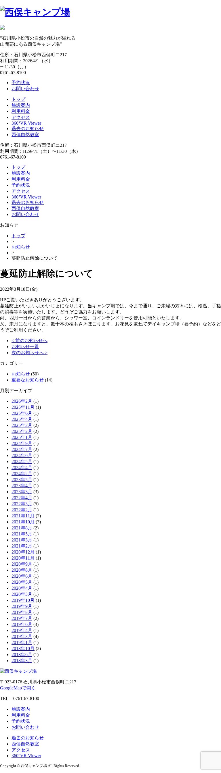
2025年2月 (22, 431)
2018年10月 (23, 648)
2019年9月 (22, 606)
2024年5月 (22, 461)
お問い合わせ (25, 88)
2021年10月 (23, 521)
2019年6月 (22, 624)
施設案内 (21, 105)
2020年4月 (22, 588)
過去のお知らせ (28, 128)
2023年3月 (22, 491)
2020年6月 (22, 576)
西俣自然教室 (25, 134)
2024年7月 (22, 449)
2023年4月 (22, 485)
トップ (18, 99)
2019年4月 (22, 630)
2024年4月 (22, 467)
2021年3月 (22, 539)
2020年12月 (23, 552)
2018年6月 (22, 654)
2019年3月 (22, 636)
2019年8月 (22, 612)
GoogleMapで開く (18, 687)
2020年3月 (22, 594)
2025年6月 (22, 413)
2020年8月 (22, 570)
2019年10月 (23, 600)
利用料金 (21, 111)
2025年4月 (22, 419)
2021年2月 (22, 545)
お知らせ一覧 (25, 346)
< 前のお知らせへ (29, 340)
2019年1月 (22, 642)
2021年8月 (22, 527)
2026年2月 (22, 401)
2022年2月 (22, 509)
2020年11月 (23, 558)
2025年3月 (22, 425)
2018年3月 (22, 660)
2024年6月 (22, 455)
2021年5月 (22, 533)
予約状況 (21, 82)
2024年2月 (22, 473)
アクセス (21, 117)
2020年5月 (22, 582)
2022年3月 (22, 503)
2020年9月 (22, 564)
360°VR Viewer (26, 123)
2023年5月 (22, 479)
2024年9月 (22, 443)
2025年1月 (22, 437)
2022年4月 (22, 497)
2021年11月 (23, 515)
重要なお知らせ (28, 379)
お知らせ (21, 246)
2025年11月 (23, 407)
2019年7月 (22, 618)
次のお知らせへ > (29, 352)
